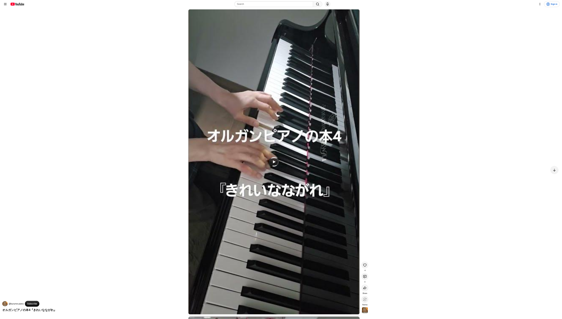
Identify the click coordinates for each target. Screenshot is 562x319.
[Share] (364, 287)
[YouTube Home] (17, 4)
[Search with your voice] (327, 4)
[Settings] (540, 4)
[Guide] (5, 4)
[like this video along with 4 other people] (364, 265)
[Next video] (554, 170)
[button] (5, 303)
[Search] (317, 4)
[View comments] (364, 276)
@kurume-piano (16, 304)
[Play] (274, 161)
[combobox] (274, 4)
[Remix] (364, 299)
